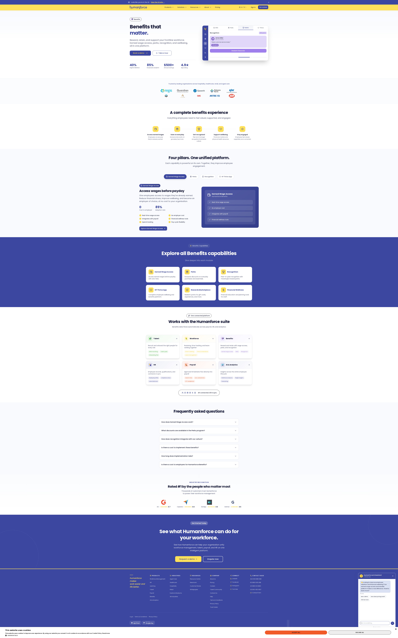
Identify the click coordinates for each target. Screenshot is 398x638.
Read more (106, 633)
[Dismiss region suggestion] (268, 2)
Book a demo (138, 53)
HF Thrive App (227, 177)
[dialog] (199, 632)
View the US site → (158, 2)
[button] (57, 635)
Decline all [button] (360, 632)
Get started (263, 7)
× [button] (395, 629)
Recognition (209, 177)
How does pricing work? (378, 596)
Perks (231, 28)
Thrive (262, 28)
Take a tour (163, 53)
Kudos (247, 28)
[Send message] (392, 623)
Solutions (180, 7)
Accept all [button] (296, 632)
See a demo (364, 596)
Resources (194, 7)
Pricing (217, 7)
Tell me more (365, 600)
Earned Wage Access (176, 177)
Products (168, 7)
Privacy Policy (153, 617)
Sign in (253, 7)
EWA (216, 28)
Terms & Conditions (141, 617)
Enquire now (213, 559)
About (206, 7)
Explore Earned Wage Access (152, 228)
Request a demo (187, 559)
